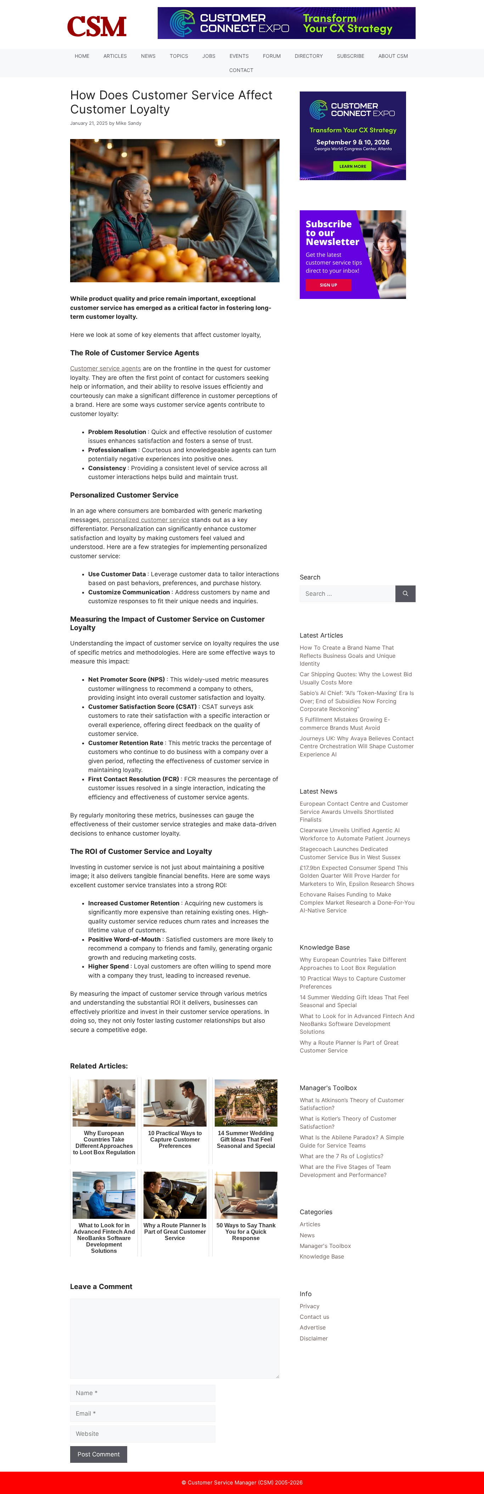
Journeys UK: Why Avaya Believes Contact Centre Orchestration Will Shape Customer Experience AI (357, 746)
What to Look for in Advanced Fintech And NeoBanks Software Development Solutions (357, 1023)
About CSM (393, 56)
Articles (115, 56)
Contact (241, 70)
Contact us (314, 1316)
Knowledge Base (322, 1256)
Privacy (310, 1306)
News (148, 56)
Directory (309, 56)
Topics (179, 56)
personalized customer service (146, 519)
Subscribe (350, 56)
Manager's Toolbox (325, 1245)
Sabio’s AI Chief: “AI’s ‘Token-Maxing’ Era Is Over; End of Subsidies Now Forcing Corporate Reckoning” (357, 700)
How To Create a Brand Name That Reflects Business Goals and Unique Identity (347, 655)
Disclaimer (314, 1338)
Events (239, 56)
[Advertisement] (353, 435)
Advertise (313, 1327)
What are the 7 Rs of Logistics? (341, 1156)
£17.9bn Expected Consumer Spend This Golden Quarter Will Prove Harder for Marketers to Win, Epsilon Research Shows (357, 875)
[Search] (405, 593)
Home (82, 56)
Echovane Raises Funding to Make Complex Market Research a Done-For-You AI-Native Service (357, 902)
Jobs (208, 56)
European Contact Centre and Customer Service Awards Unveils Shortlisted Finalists (354, 811)
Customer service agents (105, 368)
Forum (272, 56)
